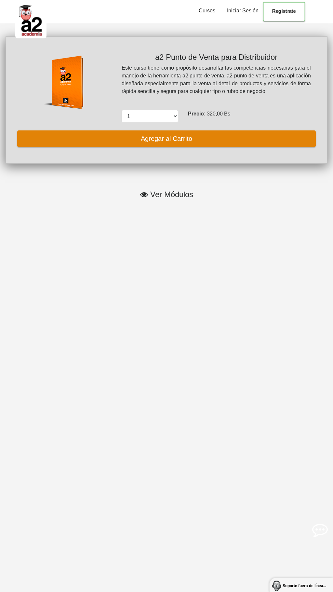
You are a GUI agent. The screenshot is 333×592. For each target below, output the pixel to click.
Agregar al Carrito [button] (166, 138)
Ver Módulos (170, 194)
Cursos (207, 10)
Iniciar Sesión (243, 10)
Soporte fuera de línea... (304, 586)
